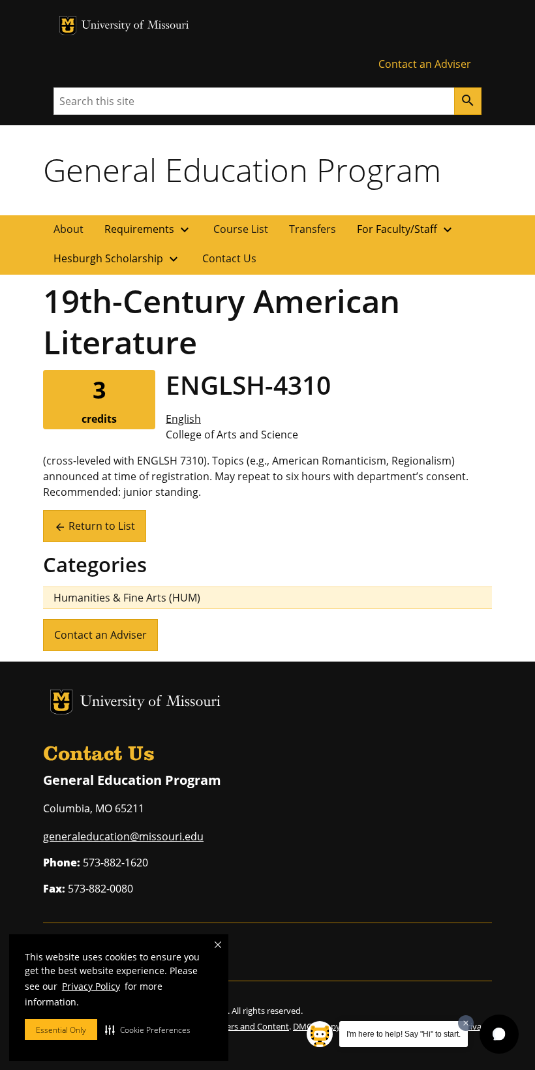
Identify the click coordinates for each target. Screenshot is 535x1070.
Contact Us (229, 258)
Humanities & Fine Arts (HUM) (127, 597)
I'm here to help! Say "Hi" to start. (403, 1034)
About (69, 229)
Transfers (312, 229)
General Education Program (242, 169)
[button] (147, 1029)
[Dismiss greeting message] (466, 1023)
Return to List (94, 526)
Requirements (148, 229)
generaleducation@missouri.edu (123, 836)
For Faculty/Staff (406, 229)
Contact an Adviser (424, 64)
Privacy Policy (91, 986)
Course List (240, 229)
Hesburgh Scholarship (117, 259)
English (183, 419)
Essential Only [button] (61, 1029)
